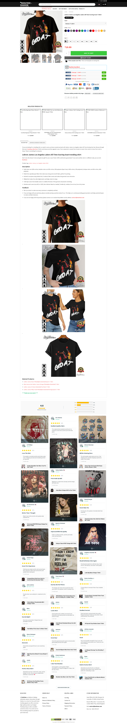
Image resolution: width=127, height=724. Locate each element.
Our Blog (66, 697)
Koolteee (24, 160)
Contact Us (67, 700)
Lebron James (87, 93)
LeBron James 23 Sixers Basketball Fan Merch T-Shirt (37, 387)
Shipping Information (69, 703)
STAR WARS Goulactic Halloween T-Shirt (96, 132)
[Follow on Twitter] (101, 1)
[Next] (60, 31)
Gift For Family (63, 8)
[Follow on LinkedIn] (106, 1)
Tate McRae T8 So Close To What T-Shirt (37, 628)
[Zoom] (22, 50)
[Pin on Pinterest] (74, 97)
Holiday (55, 8)
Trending (71, 11)
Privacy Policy (45, 703)
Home (65, 11)
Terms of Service (46, 706)
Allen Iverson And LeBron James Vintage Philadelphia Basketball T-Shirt (41, 384)
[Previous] (22, 31)
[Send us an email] (103, 1)
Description (24, 142)
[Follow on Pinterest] (104, 1)
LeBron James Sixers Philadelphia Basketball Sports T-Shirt (38, 381)
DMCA (65, 708)
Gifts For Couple (73, 8)
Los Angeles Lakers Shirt (98, 93)
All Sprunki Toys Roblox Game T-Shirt (94, 623)
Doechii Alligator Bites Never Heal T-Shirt (66, 649)
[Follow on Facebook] (98, 1)
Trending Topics (46, 8)
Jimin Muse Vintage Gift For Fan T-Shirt (66, 490)
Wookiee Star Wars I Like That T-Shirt (65, 676)
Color (66, 27)
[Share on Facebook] (66, 97)
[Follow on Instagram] (100, 1)
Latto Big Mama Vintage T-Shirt (92, 572)
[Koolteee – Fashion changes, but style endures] (26, 4)
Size (65, 38)
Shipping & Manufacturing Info (37, 142)
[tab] (24, 142)
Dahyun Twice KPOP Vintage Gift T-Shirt (66, 543)
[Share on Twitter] (68, 97)
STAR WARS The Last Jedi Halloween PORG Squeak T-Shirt (52, 133)
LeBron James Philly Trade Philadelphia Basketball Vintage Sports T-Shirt (42, 389)
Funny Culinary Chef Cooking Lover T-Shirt (74, 132)
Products (81, 8)
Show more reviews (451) (63, 687)
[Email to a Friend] (71, 97)
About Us (44, 697)
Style (65, 20)
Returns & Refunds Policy (48, 700)
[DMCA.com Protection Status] (56, 719)
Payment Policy (68, 706)
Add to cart (88, 53)
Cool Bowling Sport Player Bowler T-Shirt (30, 132)
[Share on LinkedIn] (76, 97)
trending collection (32, 149)
